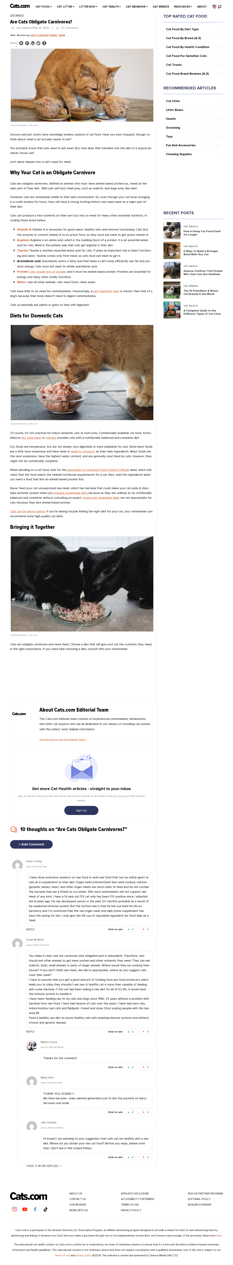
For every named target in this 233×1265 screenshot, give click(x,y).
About (202, 6)
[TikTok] (45, 1209)
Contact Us (77, 1199)
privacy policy (83, 1255)
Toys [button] (169, 136)
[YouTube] (24, 1209)
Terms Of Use (130, 1204)
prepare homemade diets (71, 493)
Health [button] (171, 119)
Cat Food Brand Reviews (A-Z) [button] (187, 74)
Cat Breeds (161, 6)
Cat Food (42, 6)
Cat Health (110, 6)
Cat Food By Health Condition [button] (187, 47)
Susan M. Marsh (35, 939)
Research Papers (199, 1204)
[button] (214, 6)
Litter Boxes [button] (174, 110)
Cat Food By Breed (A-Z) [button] (183, 38)
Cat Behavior (135, 6)
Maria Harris (47, 1077)
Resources (182, 6)
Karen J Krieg (34, 861)
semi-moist (34, 438)
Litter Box (87, 6)
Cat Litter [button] (173, 101)
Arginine (23, 240)
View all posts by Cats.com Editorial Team (62, 739)
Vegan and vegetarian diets (101, 498)
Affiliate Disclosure (135, 1193)
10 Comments (69, 28)
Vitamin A (24, 229)
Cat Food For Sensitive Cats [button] (186, 56)
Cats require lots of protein (47, 272)
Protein (22, 272)
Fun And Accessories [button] (181, 145)
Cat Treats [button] (174, 65)
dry (23, 438)
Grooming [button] (173, 128)
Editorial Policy (199, 1199)
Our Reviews (77, 1204)
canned (51, 438)
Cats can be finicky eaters (27, 511)
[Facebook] (35, 1209)
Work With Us (78, 1210)
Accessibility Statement (138, 1199)
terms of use (62, 1255)
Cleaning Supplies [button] (179, 154)
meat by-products (83, 451)
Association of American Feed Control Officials (98, 470)
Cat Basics (17, 15)
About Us (75, 1193)
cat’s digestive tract (106, 291)
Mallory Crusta (49, 1042)
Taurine (22, 250)
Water (21, 282)
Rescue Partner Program (205, 1193)
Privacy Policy (131, 1210)
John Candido (48, 1122)
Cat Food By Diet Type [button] (182, 29)
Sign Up (81, 810)
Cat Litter (64, 6)
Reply (30, 929)
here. (219, 1235)
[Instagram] (14, 1209)
